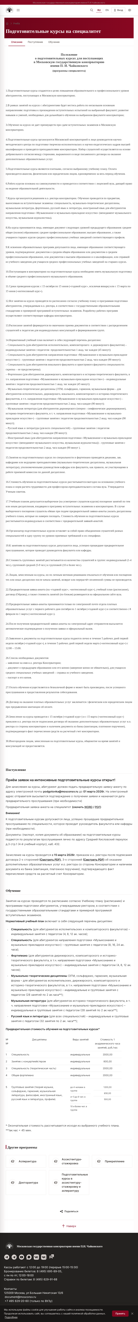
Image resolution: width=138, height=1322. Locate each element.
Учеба (16, 23)
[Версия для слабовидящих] (130, 10)
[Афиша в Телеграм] (51, 1257)
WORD (88, 807)
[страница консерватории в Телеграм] (6, 1257)
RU (99, 10)
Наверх (71, 1226)
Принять (120, 1313)
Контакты (10, 1288)
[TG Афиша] (14, 1257)
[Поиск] (92, 10)
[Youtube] (21, 1257)
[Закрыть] (132, 1313)
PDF (97, 807)
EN (107, 10)
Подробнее (11, 1317)
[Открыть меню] (18, 10)
